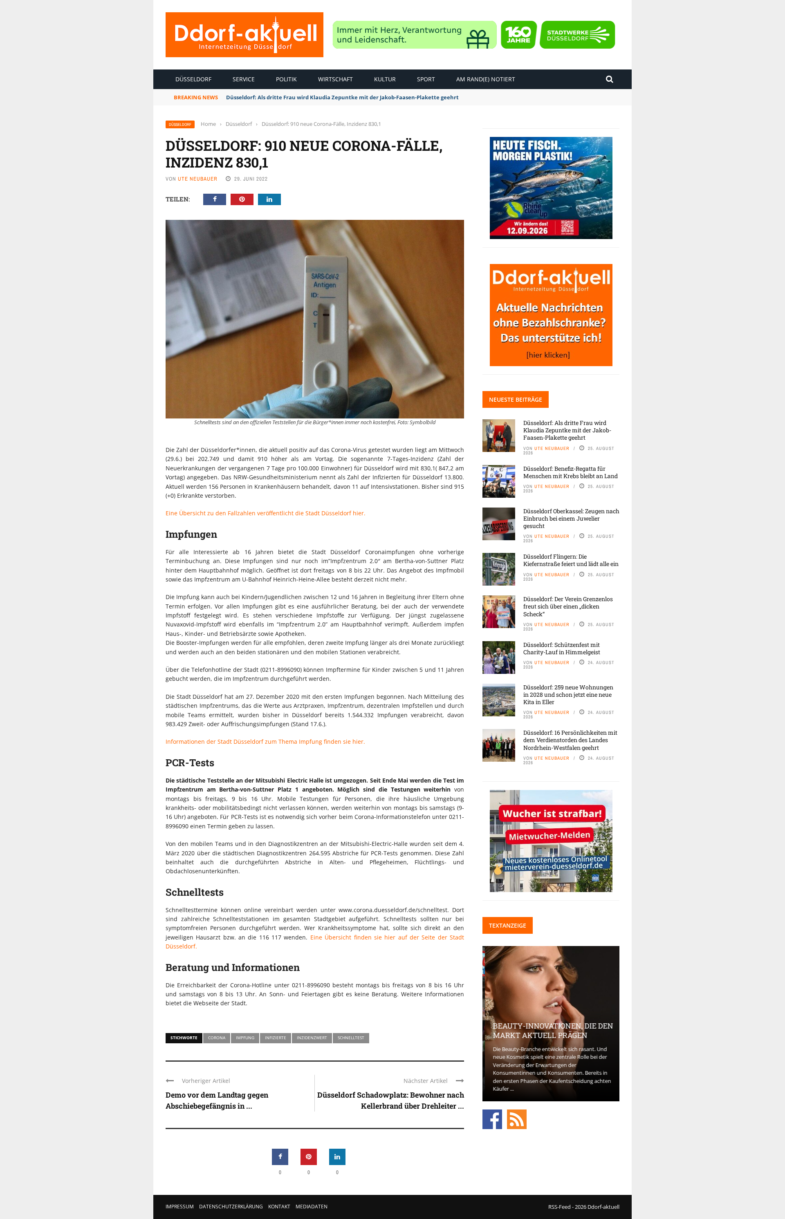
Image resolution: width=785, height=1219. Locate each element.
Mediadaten (311, 1206)
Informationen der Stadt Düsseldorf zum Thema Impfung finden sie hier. (265, 741)
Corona (216, 1037)
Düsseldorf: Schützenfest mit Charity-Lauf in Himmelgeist (561, 648)
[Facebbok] (492, 1118)
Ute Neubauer (198, 178)
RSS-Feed (559, 1206)
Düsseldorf (193, 79)
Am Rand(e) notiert (485, 79)
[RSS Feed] (517, 1118)
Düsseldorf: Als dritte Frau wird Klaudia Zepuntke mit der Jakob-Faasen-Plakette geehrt (567, 430)
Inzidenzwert (312, 1037)
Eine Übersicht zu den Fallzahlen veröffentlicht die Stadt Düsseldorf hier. (266, 513)
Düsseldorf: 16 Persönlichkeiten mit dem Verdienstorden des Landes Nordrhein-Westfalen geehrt (570, 740)
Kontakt (279, 1206)
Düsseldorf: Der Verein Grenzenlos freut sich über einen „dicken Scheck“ (568, 606)
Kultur (385, 79)
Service (244, 79)
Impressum (180, 1206)
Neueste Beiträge (515, 399)
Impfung (245, 1037)
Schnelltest (351, 1037)
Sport (426, 79)
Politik (286, 79)
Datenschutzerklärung (231, 1206)
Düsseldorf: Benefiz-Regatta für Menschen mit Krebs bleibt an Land (570, 472)
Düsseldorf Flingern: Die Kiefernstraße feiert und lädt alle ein (571, 560)
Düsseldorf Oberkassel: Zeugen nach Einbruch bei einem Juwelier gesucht (571, 518)
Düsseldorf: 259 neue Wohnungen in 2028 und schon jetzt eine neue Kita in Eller (568, 694)
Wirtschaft (335, 79)
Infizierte (275, 1037)
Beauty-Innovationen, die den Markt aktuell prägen (551, 1030)
